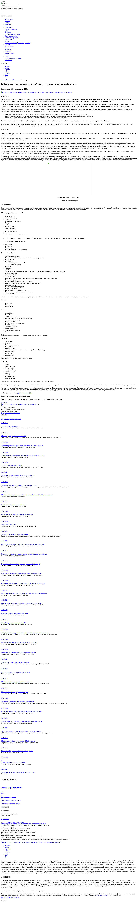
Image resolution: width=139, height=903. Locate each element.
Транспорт (8, 49)
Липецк (7, 73)
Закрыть (4, 414)
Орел (6, 75)
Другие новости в (23, 393)
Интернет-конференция (12, 34)
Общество (8, 32)
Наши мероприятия (11, 36)
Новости (7, 21)
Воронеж (7, 70)
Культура (7, 44)
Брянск (7, 68)
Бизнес (7, 55)
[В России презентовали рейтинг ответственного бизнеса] (20, 404)
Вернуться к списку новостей (10, 413)
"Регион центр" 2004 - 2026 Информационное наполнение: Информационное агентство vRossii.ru (23, 823)
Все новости (9, 27)
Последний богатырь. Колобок (11, 799)
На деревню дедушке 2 (8, 796)
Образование (9, 46)
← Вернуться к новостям (9, 393)
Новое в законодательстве (13, 58)
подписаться (5, 819)
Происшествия (9, 39)
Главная (3, 80)
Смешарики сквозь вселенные (10, 802)
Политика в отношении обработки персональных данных (19, 842)
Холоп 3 (3, 792)
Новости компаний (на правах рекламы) (18, 43)
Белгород (7, 66)
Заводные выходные (11, 29)
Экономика (8, 60)
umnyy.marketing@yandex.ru (10, 897)
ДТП (6, 31)
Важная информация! (11, 38)
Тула (6, 76)
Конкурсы (8, 24)
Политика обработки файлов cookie (49, 842)
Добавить (4, 402)
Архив (7, 56)
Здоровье (7, 41)
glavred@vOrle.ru (101, 895)
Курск (6, 71)
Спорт (7, 48)
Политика (8, 51)
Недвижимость (9, 53)
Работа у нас (9, 19)
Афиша (7, 22)
